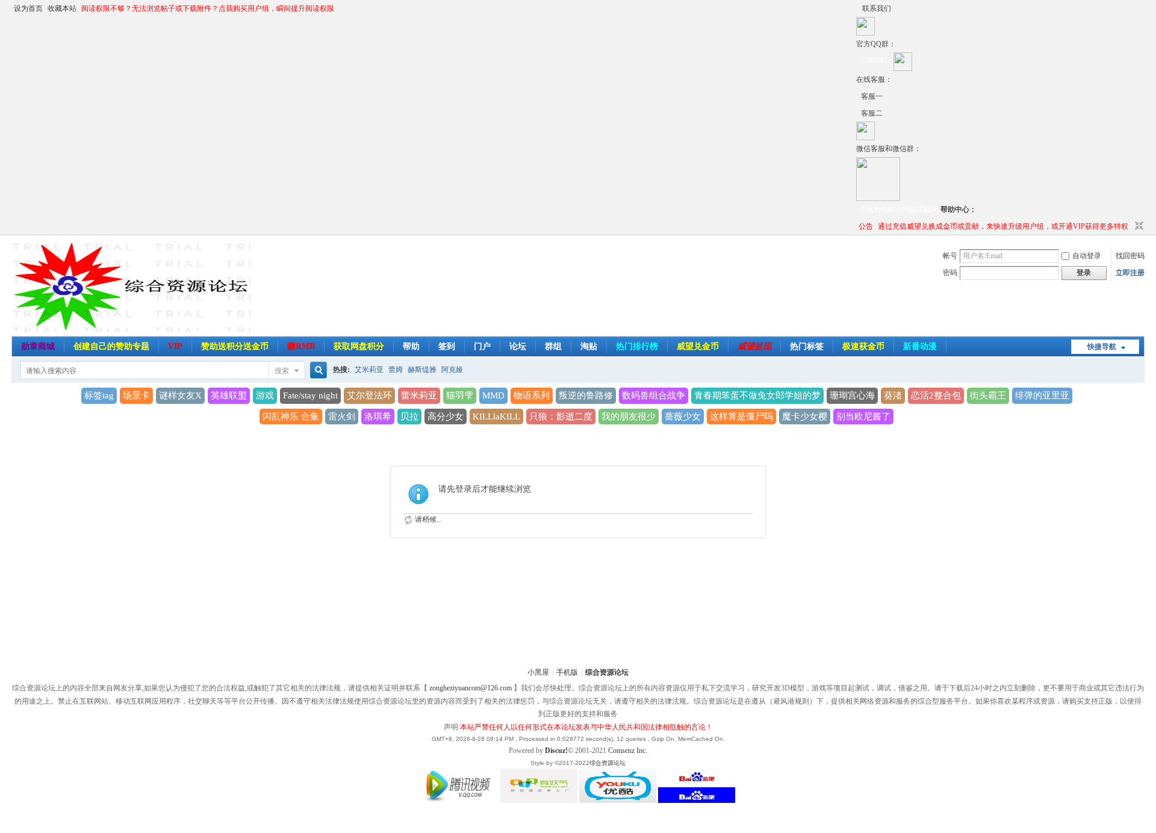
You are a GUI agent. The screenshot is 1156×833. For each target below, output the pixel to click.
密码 (950, 272)
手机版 (567, 672)
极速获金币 (863, 346)
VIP (175, 346)
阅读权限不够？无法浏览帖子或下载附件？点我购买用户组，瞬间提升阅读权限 (207, 8)
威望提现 (754, 346)
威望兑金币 (698, 346)
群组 (553, 346)
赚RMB (301, 346)
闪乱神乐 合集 (291, 416)
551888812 (875, 61)
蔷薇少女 (683, 416)
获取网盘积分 (359, 346)
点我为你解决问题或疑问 (898, 209)
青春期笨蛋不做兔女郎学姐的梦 (757, 395)
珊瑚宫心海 (852, 395)
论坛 (517, 346)
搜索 (282, 371)
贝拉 (409, 416)
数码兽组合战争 (653, 395)
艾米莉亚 (369, 369)
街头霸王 (988, 395)
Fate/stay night (310, 395)
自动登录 (1086, 256)
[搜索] (316, 370)
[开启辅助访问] (859, 8)
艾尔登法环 (369, 395)
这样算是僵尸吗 (741, 416)
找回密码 (1130, 256)
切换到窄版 (1138, 226)
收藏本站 (62, 8)
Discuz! (556, 750)
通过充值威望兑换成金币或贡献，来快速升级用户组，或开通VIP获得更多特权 (1003, 226)
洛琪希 (377, 416)
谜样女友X (180, 395)
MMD (493, 395)
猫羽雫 (459, 395)
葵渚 (893, 395)
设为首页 (28, 8)
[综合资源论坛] (858, 113)
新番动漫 (920, 346)
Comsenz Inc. (627, 750)
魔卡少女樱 (804, 416)
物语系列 (532, 395)
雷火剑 (341, 416)
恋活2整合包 (936, 395)
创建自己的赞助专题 (111, 346)
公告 (866, 226)
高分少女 (445, 416)
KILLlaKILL (496, 416)
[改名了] (858, 96)
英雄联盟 (229, 395)
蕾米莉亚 (419, 395)
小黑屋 (538, 672)
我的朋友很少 (628, 416)
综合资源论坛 (607, 672)
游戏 (265, 395)
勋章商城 (38, 346)
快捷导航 (1101, 346)
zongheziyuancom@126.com (470, 688)
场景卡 (136, 395)
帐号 (950, 256)
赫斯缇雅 (422, 369)
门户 (482, 346)
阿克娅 (452, 369)
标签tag (99, 395)
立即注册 (1130, 272)
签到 (446, 346)
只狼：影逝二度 (560, 416)
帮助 (411, 346)
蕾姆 (395, 369)
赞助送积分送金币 (235, 346)
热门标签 (807, 346)
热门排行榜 (637, 346)
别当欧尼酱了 (863, 416)
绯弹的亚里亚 (1042, 395)
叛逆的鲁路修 (586, 395)
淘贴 (588, 346)
